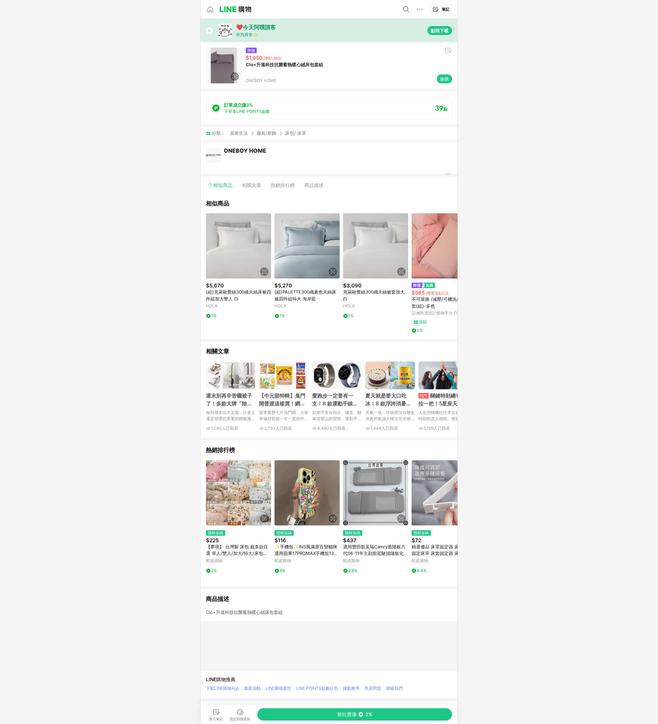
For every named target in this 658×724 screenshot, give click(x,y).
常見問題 (373, 688)
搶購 (444, 79)
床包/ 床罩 (295, 133)
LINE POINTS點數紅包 (317, 688)
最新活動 (252, 688)
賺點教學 (351, 688)
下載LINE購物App (222, 688)
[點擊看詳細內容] (238, 245)
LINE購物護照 (278, 688)
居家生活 (239, 133)
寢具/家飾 (266, 133)
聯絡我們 (394, 688)
